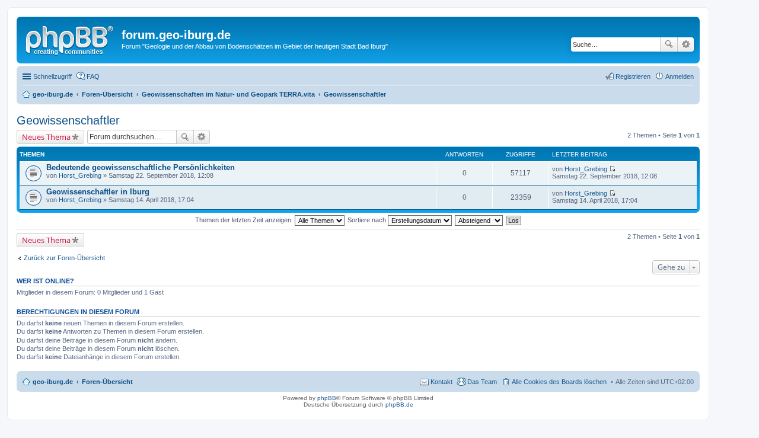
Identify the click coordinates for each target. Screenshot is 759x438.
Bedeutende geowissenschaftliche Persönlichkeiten (140, 167)
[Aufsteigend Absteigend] (479, 219)
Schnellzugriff (52, 76)
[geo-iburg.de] (71, 38)
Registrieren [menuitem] (633, 76)
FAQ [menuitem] (93, 76)
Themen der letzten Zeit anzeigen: (245, 219)
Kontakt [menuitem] (441, 381)
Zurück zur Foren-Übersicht (64, 257)
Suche (669, 44)
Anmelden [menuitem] (679, 76)
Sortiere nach (367, 219)
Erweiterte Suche (686, 44)
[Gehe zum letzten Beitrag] (612, 168)
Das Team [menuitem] (482, 381)
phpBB (326, 398)
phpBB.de (399, 404)
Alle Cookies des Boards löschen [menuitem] (559, 381)
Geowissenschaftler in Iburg (97, 191)
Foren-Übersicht (107, 381)
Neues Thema (46, 137)
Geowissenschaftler (68, 120)
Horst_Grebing (80, 175)
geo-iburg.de (53, 381)
